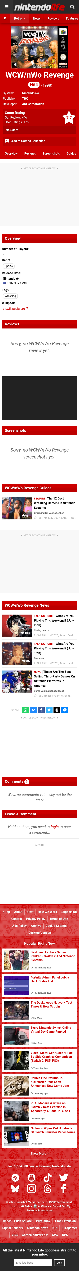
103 (27, 633)
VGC (15, 1235)
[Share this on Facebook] (41, 710)
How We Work (47, 912)
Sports (9, 266)
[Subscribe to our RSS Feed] (15, 1178)
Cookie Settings (56, 926)
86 (28, 661)
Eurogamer (69, 1228)
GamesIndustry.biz (35, 1235)
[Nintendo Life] (39, 7)
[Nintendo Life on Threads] (47, 1189)
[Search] (72, 7)
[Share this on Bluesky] (33, 710)
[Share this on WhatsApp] (25, 710)
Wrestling (10, 296)
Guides (71, 153)
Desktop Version (39, 933)
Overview (11, 153)
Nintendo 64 (30, 93)
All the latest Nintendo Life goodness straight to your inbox (39, 1252)
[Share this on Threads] (56, 710)
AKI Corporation (33, 104)
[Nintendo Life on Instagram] (31, 1189)
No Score (12, 130)
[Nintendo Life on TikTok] (47, 1178)
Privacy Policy (35, 919)
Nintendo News (37, 1228)
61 (28, 516)
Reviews (30, 153)
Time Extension (65, 1221)
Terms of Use (58, 919)
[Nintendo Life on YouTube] (31, 1178)
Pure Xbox (43, 1221)
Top (7, 912)
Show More (38, 1153)
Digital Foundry (12, 1228)
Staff (30, 912)
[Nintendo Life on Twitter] (64, 1178)
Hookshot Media (25, 1202)
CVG (55, 1235)
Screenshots (51, 153)
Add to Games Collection (28, 141)
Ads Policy (19, 926)
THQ (25, 98)
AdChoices (44, 1206)
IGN (55, 1228)
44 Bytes (26, 1206)
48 (28, 689)
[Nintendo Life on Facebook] (64, 1189)
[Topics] (6, 7)
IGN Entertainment (60, 1202)
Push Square (23, 1221)
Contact (16, 919)
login (55, 827)
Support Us (69, 912)
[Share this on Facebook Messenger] (64, 710)
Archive (36, 926)
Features (73, 635)
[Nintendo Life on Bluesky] (15, 1189)
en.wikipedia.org (14, 308)
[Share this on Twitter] (49, 710)
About (18, 912)
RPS (65, 1235)
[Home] (5, 18)
